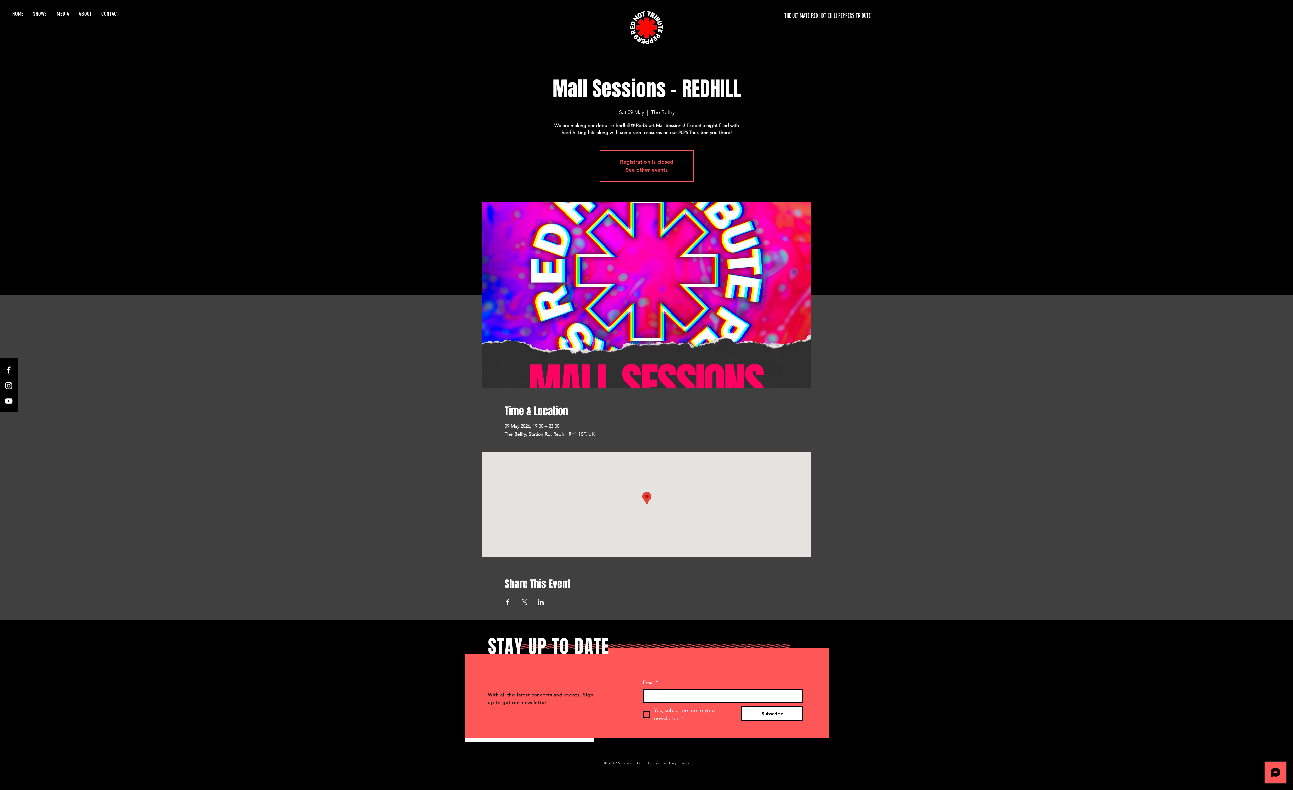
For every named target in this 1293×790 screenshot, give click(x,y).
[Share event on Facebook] (508, 602)
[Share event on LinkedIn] (541, 602)
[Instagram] (8, 385)
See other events (647, 170)
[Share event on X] (524, 602)
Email (650, 682)
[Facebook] (8, 370)
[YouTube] (8, 401)
